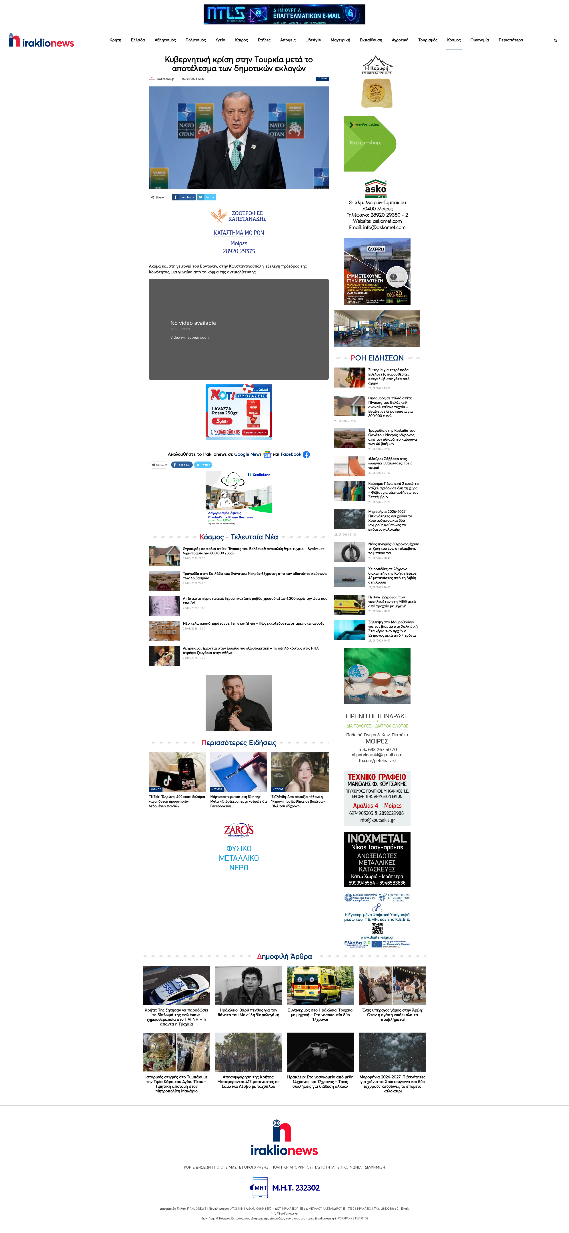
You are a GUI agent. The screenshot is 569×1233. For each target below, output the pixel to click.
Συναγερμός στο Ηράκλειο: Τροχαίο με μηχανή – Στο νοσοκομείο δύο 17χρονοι (320, 1015)
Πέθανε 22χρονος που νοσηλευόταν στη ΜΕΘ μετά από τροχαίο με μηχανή (392, 601)
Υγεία (220, 40)
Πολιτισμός (196, 40)
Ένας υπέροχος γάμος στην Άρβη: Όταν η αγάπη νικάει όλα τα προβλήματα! (393, 1015)
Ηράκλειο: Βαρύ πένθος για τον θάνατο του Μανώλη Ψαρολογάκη (248, 1012)
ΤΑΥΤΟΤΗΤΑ (324, 1167)
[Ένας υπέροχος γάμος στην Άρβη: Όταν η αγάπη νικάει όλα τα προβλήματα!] (392, 985)
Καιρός (241, 40)
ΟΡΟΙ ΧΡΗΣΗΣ (256, 1167)
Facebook (292, 454)
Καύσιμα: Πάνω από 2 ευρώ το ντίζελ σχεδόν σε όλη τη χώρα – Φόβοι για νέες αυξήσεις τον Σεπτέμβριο (393, 490)
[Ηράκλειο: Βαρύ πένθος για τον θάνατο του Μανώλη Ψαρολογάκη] (248, 985)
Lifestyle (313, 40)
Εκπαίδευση (371, 40)
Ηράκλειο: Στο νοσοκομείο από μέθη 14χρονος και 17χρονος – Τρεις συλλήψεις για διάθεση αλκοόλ (320, 1082)
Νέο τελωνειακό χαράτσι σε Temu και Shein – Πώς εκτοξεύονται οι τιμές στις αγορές (253, 623)
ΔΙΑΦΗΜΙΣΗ (375, 1167)
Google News (248, 454)
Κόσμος (454, 40)
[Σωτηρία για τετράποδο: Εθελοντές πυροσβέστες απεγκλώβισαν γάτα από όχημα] (349, 378)
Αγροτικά (400, 40)
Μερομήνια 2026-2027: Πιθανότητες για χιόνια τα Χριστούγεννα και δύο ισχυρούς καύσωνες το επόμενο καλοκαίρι (390, 520)
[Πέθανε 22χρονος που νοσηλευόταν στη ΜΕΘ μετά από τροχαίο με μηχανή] (349, 605)
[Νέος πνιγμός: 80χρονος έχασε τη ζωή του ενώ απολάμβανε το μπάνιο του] (349, 552)
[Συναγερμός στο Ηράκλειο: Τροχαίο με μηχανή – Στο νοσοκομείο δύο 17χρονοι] (320, 985)
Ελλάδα (138, 40)
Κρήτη (115, 40)
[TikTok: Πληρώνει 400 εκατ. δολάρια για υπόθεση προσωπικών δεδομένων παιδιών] (177, 772)
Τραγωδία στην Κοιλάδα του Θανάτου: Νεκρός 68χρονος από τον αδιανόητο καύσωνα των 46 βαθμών (392, 437)
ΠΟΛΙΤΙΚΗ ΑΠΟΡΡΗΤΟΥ (291, 1167)
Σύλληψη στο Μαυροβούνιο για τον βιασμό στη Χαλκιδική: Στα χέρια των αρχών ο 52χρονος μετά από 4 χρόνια (393, 628)
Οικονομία (480, 40)
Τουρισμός (427, 40)
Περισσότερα (511, 40)
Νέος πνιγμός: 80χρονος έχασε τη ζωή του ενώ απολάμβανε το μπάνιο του (393, 548)
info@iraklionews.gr (284, 1213)
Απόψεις (288, 40)
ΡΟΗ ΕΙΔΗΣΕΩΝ (197, 1167)
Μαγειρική (340, 40)
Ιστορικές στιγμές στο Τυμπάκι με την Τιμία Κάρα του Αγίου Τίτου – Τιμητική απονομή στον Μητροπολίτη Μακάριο (176, 1084)
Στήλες (264, 40)
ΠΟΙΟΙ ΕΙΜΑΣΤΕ (227, 1167)
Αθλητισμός (165, 40)
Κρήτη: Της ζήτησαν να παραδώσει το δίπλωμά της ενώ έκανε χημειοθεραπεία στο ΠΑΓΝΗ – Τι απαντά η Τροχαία (176, 1017)
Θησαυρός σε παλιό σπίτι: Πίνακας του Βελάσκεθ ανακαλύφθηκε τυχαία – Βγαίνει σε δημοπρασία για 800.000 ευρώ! (390, 407)
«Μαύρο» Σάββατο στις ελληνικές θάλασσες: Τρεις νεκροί (390, 463)
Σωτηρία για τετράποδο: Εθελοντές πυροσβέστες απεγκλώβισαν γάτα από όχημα (389, 376)
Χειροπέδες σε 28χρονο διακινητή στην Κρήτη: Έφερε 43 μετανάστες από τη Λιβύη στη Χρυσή (392, 575)
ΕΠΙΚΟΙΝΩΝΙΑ (349, 1167)
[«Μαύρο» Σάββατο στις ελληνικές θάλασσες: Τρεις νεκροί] (349, 466)
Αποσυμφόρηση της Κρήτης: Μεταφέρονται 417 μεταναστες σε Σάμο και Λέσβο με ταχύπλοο (248, 1082)
